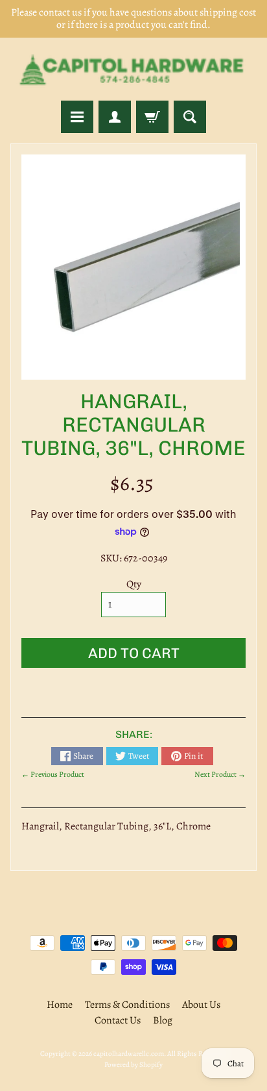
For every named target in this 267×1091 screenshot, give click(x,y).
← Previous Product (52, 774)
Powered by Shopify (133, 1065)
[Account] (115, 117)
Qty (133, 584)
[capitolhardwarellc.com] (133, 69)
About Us (201, 1005)
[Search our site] (190, 117)
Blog (162, 1020)
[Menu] (77, 117)
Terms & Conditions (127, 1005)
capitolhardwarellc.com (128, 1054)
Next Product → (220, 774)
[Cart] (152, 117)
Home (60, 1005)
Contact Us (118, 1020)
